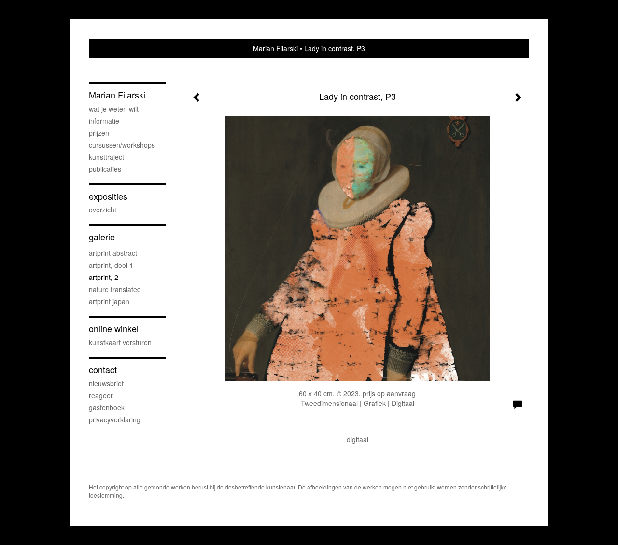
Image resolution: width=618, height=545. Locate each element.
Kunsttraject (106, 157)
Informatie (104, 121)
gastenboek (107, 407)
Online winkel (114, 328)
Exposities (108, 196)
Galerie (102, 237)
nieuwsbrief (106, 383)
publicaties (105, 169)
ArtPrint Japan (109, 301)
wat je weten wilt (114, 108)
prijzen (99, 133)
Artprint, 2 (103, 277)
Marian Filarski (275, 48)
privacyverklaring (114, 419)
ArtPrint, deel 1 (111, 265)
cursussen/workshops (122, 145)
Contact (103, 369)
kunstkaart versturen (120, 342)
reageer (101, 395)
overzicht (102, 209)
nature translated (115, 289)
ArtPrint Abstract (113, 253)
